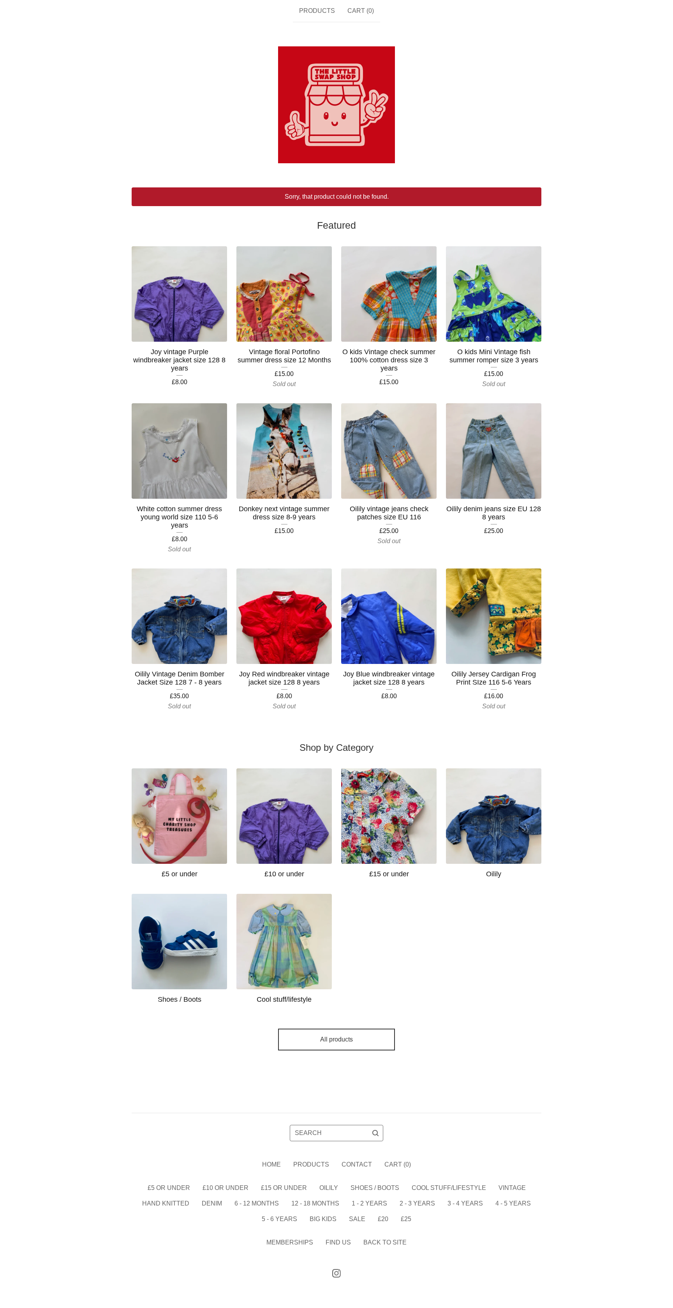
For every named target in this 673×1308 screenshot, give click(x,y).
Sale (357, 1219)
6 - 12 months (256, 1203)
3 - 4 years (465, 1203)
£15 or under (284, 1187)
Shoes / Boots (375, 1187)
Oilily (328, 1187)
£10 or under (225, 1187)
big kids (323, 1219)
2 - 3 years (417, 1203)
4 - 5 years (513, 1203)
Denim (212, 1203)
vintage (512, 1187)
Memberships (289, 1242)
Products (317, 10)
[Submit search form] (375, 1133)
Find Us (338, 1242)
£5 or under (169, 1187)
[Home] (336, 104)
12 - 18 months (315, 1203)
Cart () (360, 10)
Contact (357, 1164)
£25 (406, 1219)
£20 (383, 1219)
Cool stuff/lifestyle (449, 1187)
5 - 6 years (279, 1219)
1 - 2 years (369, 1203)
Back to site (385, 1242)
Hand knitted (165, 1203)
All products (336, 1039)
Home (271, 1164)
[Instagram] (336, 1273)
